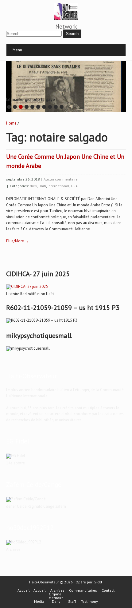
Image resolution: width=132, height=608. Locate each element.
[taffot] (27, 286)
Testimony (89, 601)
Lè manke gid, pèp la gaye (30, 99)
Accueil (23, 590)
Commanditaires (83, 590)
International (58, 186)
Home (11, 123)
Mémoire (56, 598)
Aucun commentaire (61, 179)
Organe (55, 594)
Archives (57, 590)
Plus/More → (17, 241)
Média (39, 601)
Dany (56, 601)
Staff (72, 601)
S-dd (98, 582)
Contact (108, 590)
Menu (17, 50)
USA (74, 186)
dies (33, 186)
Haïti (42, 186)
